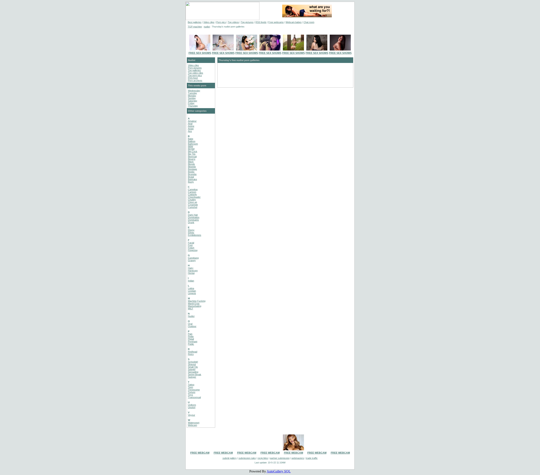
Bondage (192, 169)
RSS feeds (260, 22)
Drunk (191, 222)
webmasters (298, 458)
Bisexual (192, 156)
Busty (191, 182)
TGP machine (195, 26)
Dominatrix (193, 220)
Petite (191, 336)
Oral (190, 324)
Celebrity (192, 194)
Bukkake (192, 179)
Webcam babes (294, 22)
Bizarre (191, 159)
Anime (191, 126)
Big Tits (192, 154)
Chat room (309, 22)
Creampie (193, 204)
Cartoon (192, 192)
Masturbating (194, 306)
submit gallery (230, 458)
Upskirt (191, 407)
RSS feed (193, 78)
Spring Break (194, 374)
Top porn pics (195, 75)
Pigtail (191, 339)
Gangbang (193, 258)
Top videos (233, 22)
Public (191, 344)
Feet (190, 245)
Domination (193, 217)
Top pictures (247, 22)
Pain (190, 334)
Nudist (191, 316)
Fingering (192, 250)
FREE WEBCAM (199, 452)
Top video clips (195, 73)
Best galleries (194, 22)
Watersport (193, 422)
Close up (192, 202)
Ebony (191, 230)
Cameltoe (193, 189)
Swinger (192, 377)
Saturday (192, 100)
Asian (191, 128)
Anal (190, 123)
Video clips (208, 22)
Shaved (192, 364)
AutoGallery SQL (279, 471)
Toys (190, 394)
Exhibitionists (194, 235)
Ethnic (191, 232)
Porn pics (221, 22)
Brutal (191, 177)
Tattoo (191, 384)
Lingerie (192, 293)
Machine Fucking (196, 301)
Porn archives (195, 80)
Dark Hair (193, 215)
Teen (190, 387)
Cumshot (192, 207)
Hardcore (193, 270)
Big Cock (192, 151)
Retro (191, 354)
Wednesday (194, 90)
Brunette (192, 174)
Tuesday (192, 93)
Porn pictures (195, 68)
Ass (190, 131)
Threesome (194, 389)
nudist (207, 26)
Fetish (191, 247)
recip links (263, 458)
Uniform (192, 405)
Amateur (192, 121)
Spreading (193, 372)
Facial (191, 242)
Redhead (192, 351)
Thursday (193, 106)
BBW (190, 146)
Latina (191, 288)
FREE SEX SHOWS (200, 53)
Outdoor (192, 326)
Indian (191, 280)
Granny (192, 260)
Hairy (190, 268)
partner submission (280, 458)
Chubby (192, 199)
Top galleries (194, 70)
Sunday (192, 98)
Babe (190, 138)
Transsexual (194, 397)
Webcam (192, 425)
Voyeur (191, 415)
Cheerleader (194, 197)
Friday (191, 103)
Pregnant (192, 341)
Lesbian (192, 291)
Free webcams (276, 22)
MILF (190, 308)
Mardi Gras (194, 303)
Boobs (191, 171)
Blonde (191, 164)
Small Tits (193, 367)
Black (191, 161)
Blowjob (192, 166)
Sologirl (191, 369)
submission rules (247, 458)
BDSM (191, 149)
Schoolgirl (193, 362)
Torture (191, 392)
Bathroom (193, 144)
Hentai (191, 273)
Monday (192, 95)
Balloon (191, 141)
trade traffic (312, 458)
